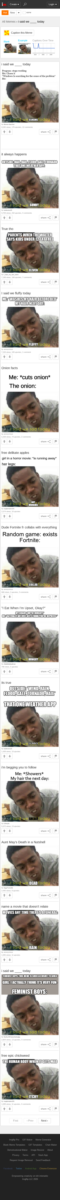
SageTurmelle (8, 888)
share (44, 132)
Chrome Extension (48, 1168)
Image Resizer (37, 1150)
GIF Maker (27, 1140)
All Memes (9, 21)
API (33, 1155)
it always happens (14, 154)
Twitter (19, 1168)
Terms (25, 1155)
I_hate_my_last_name (11, 274)
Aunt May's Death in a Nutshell (23, 842)
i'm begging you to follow (18, 767)
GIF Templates (35, 1145)
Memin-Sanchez (9, 124)
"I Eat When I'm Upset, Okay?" (23, 608)
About (50, 1150)
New (12, 12)
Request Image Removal (21, 1160)
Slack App (43, 1155)
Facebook (8, 1168)
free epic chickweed (15, 1055)
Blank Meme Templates (14, 1145)
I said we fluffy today (16, 293)
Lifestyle (6, 823)
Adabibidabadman (10, 664)
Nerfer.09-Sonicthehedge (12, 1037)
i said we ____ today (16, 64)
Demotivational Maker (17, 1150)
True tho (7, 229)
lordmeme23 (8, 210)
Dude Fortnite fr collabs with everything (29, 527)
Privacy (15, 1155)
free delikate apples (15, 452)
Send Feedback (43, 1160)
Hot (5, 12)
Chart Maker (51, 1145)
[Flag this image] (56, 132)
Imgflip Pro (14, 1140)
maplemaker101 (9, 509)
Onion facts (9, 368)
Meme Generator (43, 1140)
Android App (30, 1168)
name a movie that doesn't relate (24, 906)
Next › (44, 1120)
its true (6, 682)
